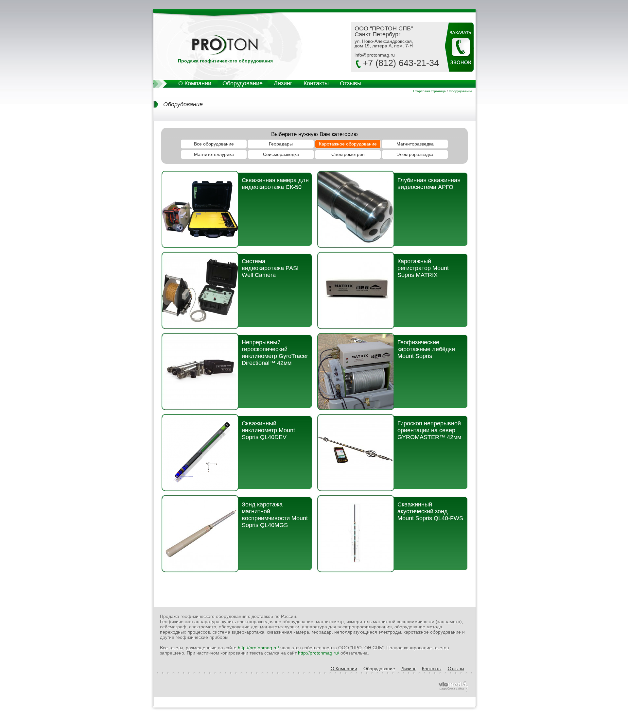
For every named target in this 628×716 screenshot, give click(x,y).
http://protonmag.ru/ (258, 647)
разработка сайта (452, 688)
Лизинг (283, 83)
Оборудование (242, 83)
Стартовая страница (429, 91)
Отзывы (350, 83)
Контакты (316, 83)
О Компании (194, 83)
